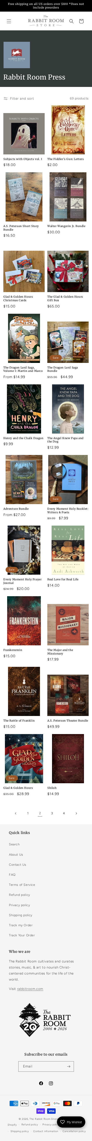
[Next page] (76, 813)
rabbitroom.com (30, 989)
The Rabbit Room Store (43, 1119)
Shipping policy (20, 915)
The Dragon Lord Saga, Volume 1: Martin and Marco (23, 369)
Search (14, 844)
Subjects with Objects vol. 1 (22, 159)
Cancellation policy (74, 1131)
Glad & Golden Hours (18, 787)
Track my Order (21, 925)
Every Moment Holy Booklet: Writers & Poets (67, 510)
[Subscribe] (69, 1066)
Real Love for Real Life (63, 579)
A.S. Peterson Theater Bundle (67, 720)
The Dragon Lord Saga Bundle (62, 369)
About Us (16, 855)
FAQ (12, 875)
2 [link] (40, 813)
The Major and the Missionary (60, 651)
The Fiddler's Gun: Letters (65, 159)
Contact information (45, 1131)
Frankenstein (12, 650)
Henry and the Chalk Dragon (23, 438)
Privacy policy (19, 905)
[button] (9, 21)
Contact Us (17, 865)
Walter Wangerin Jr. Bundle (66, 226)
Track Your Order (22, 935)
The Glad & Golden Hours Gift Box (65, 298)
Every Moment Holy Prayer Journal (22, 581)
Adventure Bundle (16, 508)
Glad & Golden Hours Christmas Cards (18, 298)
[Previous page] (16, 813)
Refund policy (19, 895)
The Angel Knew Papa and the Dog (65, 439)
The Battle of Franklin (19, 720)
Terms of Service (22, 885)
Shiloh (52, 787)
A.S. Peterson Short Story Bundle (21, 227)
